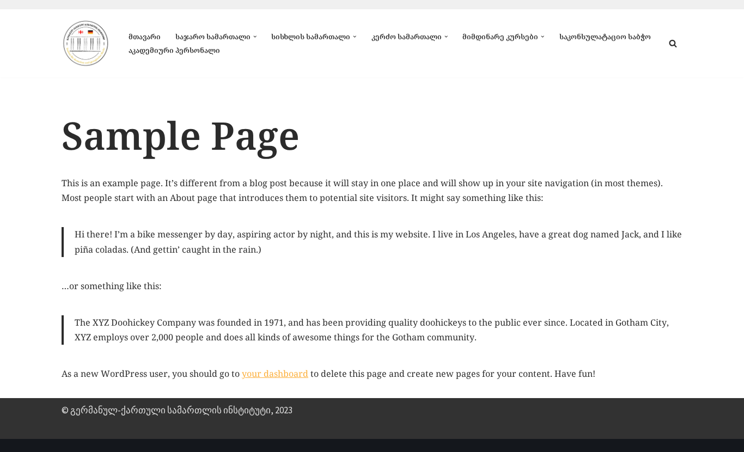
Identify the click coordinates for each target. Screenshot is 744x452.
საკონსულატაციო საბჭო (605, 36)
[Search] (673, 43)
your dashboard (275, 374)
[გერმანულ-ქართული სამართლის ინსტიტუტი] (86, 43)
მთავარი (145, 36)
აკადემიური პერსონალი (174, 50)
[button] (255, 36)
